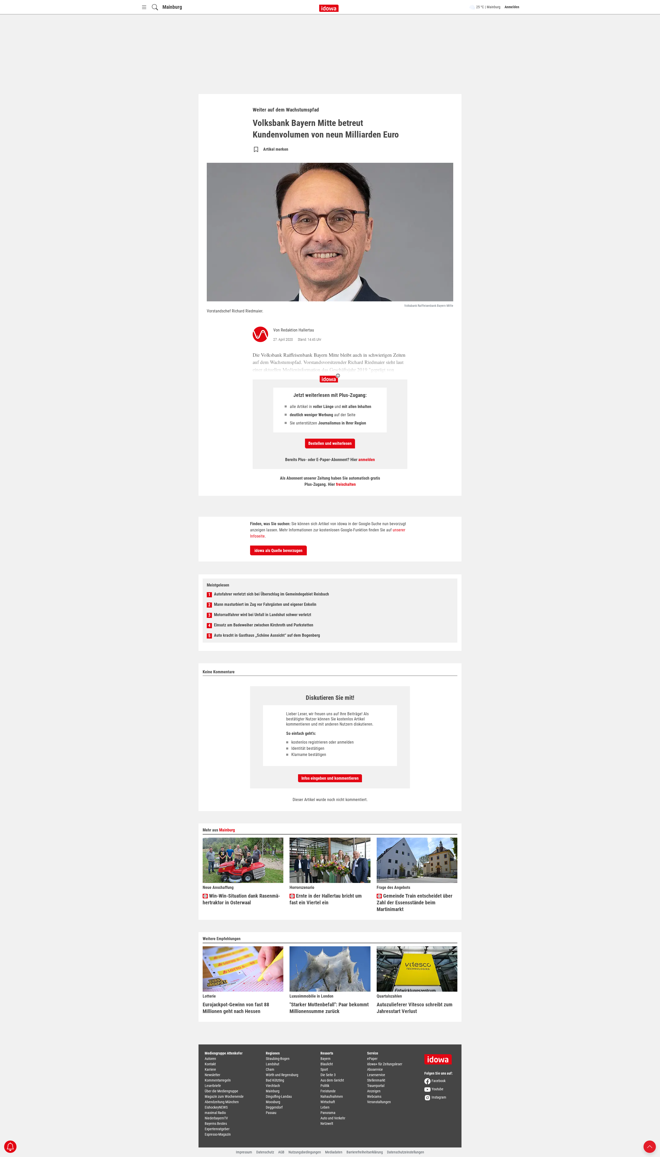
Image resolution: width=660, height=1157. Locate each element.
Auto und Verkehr (332, 1118)
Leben (324, 1107)
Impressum (244, 1152)
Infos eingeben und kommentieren (330, 778)
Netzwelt (326, 1123)
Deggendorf (274, 1107)
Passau (271, 1113)
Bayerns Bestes (216, 1123)
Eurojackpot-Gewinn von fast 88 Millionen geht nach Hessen (236, 1007)
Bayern (325, 1059)
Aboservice (375, 1069)
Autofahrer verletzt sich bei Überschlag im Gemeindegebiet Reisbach (271, 594)
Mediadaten (333, 1152)
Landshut (272, 1064)
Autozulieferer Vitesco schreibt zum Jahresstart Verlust (414, 1007)
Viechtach (273, 1086)
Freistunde (328, 1091)
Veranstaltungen (379, 1102)
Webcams (374, 1096)
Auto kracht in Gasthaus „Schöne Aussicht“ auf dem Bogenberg (267, 635)
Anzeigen (374, 1091)
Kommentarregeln (218, 1080)
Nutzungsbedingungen (304, 1152)
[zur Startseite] (439, 1058)
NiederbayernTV (216, 1118)
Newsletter (212, 1075)
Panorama (327, 1113)
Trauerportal (375, 1086)
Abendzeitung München (222, 1102)
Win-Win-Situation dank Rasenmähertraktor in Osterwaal (241, 899)
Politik (324, 1086)
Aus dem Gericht (332, 1080)
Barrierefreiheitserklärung (364, 1152)
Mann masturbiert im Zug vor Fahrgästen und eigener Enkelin (265, 604)
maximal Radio (215, 1113)
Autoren (210, 1059)
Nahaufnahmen (331, 1096)
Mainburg (172, 7)
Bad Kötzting (275, 1080)
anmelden (366, 459)
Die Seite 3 (328, 1075)
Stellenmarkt (376, 1080)
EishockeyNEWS (216, 1107)
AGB (281, 1152)
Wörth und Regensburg (282, 1075)
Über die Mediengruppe (221, 1091)
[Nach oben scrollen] (650, 1146)
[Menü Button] (144, 7)
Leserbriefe (213, 1086)
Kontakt (210, 1064)
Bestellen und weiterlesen (330, 443)
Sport (324, 1069)
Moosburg (273, 1102)
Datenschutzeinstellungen (405, 1152)
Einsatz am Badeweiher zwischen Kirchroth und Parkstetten (263, 625)
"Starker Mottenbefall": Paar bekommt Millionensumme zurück (329, 1007)
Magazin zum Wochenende (224, 1096)
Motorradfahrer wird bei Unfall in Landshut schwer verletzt (262, 614)
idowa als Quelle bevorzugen (278, 550)
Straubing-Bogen (278, 1059)
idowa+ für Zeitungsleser (384, 1064)
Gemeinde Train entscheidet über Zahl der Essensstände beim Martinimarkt (414, 902)
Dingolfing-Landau (279, 1096)
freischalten (346, 484)
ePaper (372, 1059)
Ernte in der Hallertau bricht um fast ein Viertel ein (326, 899)
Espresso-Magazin (218, 1134)
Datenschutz (265, 1152)
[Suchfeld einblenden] (155, 7)
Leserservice (376, 1075)
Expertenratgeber (217, 1129)
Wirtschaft (327, 1102)
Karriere (210, 1069)
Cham (270, 1069)
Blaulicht (326, 1064)
